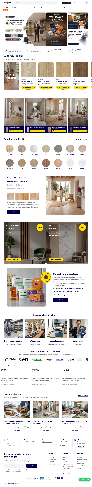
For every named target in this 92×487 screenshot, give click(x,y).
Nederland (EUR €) (31, 478)
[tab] (17, 181)
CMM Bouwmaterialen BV (12, 483)
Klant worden (28, 89)
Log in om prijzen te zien (29, 87)
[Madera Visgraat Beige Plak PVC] (33, 196)
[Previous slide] (82, 93)
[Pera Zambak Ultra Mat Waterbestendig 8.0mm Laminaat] (46, 69)
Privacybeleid (17, 471)
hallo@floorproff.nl (47, 442)
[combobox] (36, 3)
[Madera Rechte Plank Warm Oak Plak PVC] (25, 196)
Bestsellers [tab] (85, 59)
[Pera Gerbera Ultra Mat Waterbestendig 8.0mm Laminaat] (80, 69)
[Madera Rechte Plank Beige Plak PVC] (18, 196)
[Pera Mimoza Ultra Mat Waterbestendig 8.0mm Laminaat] (63, 69)
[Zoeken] (56, 3)
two (65, 477)
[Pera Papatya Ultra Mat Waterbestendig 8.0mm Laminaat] (28, 69)
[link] (70, 164)
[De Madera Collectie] (65, 195)
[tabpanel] (23, 203)
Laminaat (23, 79)
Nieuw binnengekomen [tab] (74, 59)
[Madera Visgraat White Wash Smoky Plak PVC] (10, 196)
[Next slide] (86, 93)
